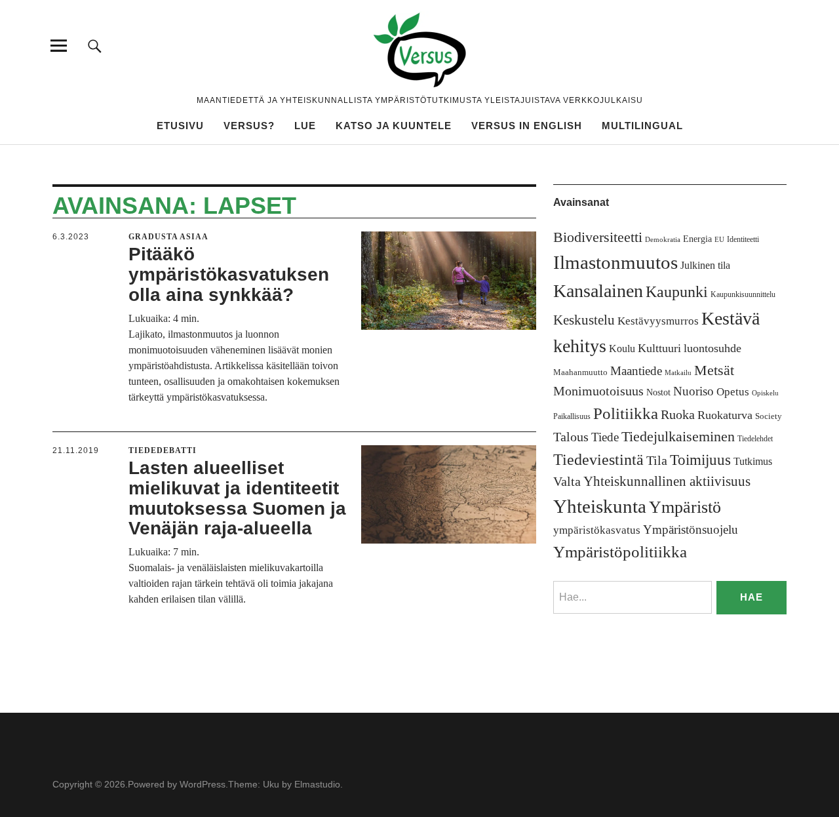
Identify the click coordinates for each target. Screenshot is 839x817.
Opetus (732, 392)
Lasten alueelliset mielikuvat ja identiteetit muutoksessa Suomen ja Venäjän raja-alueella (237, 498)
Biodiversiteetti (597, 237)
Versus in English (526, 125)
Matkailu (678, 372)
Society (768, 416)
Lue (305, 125)
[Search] (94, 45)
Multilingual (642, 125)
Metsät (714, 370)
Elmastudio (317, 784)
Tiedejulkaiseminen (678, 437)
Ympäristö (685, 507)
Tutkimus (752, 461)
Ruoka (678, 414)
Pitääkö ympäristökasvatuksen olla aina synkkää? (228, 274)
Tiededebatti (162, 450)
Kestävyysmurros (658, 321)
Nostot (658, 392)
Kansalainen (598, 291)
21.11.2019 (75, 450)
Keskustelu (584, 320)
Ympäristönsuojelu (690, 529)
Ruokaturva (724, 415)
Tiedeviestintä (598, 459)
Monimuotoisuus (598, 391)
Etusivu (180, 125)
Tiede (605, 437)
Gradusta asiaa (168, 236)
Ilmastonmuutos (615, 262)
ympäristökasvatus (596, 530)
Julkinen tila (705, 265)
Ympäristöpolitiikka (620, 551)
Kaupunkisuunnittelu (743, 294)
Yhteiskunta (599, 506)
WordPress (202, 784)
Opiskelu (765, 393)
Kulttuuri (659, 348)
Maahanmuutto (580, 372)
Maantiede (636, 371)
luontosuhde (712, 348)
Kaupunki (677, 291)
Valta (567, 481)
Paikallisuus (572, 416)
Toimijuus (700, 460)
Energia (697, 239)
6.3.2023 (70, 236)
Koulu (622, 348)
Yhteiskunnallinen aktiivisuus (667, 481)
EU (719, 239)
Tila (656, 461)
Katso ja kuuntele (394, 125)
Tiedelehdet (755, 438)
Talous (571, 437)
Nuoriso (693, 391)
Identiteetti (743, 239)
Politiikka (625, 413)
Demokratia (662, 239)
